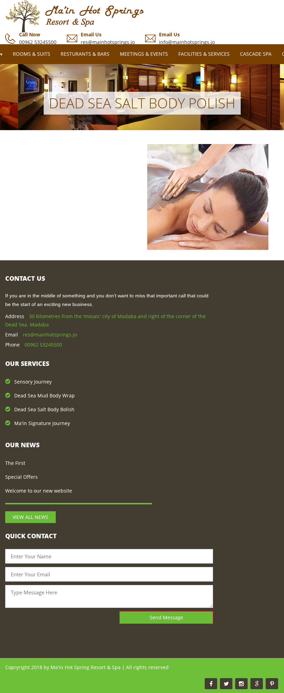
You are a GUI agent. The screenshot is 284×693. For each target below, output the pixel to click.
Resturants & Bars (85, 54)
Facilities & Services (204, 54)
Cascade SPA (256, 54)
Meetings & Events (144, 54)
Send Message (166, 617)
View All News (30, 517)
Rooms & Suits (31, 54)
